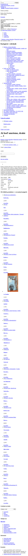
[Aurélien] (6, 301)
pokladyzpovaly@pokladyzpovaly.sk (12, 554)
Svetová (11, 67)
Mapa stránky (7, 541)
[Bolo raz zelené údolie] (9, 330)
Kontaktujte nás (4, 4)
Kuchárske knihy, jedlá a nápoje (14, 94)
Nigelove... (6, 323)
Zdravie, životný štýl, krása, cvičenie (15, 92)
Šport (8, 98)
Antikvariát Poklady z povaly (7, 5)
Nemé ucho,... (6, 391)
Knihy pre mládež (11, 81)
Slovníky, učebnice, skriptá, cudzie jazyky (16, 106)
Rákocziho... (6, 247)
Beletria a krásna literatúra (10, 47)
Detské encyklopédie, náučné (13, 79)
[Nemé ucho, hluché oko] (10, 388)
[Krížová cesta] (7, 407)
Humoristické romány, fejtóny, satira (15, 60)
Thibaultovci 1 (7, 342)
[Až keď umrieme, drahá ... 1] (11, 144)
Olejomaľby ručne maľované (10, 112)
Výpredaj (6, 35)
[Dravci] (6, 475)
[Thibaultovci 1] (8, 339)
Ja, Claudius (6, 294)
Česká (11, 64)
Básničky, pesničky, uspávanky (14, 73)
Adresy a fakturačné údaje (10, 528)
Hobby (8, 95)
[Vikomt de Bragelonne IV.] (10, 485)
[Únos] (5, 204)
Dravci (5, 478)
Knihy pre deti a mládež (9, 68)
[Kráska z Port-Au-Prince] (10, 254)
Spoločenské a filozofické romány (15, 61)
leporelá (11, 72)
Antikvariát (6, 36)
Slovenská (12, 65)
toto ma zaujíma (4, 159)
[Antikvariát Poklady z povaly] (8, 30)
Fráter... (5, 267)
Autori (5, 34)
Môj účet (3, 521)
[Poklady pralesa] (8, 121)
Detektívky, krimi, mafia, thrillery (14, 53)
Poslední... (6, 238)
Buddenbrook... (7, 228)
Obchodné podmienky (9, 543)
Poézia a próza (10, 63)
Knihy (5, 32)
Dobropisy (6, 527)
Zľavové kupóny (8, 531)
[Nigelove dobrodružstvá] (10, 320)
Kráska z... (6, 257)
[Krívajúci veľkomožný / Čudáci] (12, 369)
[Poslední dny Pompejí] (9, 235)
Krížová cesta (6, 410)
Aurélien (5, 303)
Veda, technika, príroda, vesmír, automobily (17, 91)
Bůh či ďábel (6, 449)
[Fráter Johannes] (8, 264)
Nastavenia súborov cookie (10, 532)
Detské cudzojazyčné (12, 80)
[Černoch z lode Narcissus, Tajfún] (12, 310)
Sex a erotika (10, 103)
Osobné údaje (7, 530)
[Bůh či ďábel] (7, 446)
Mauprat (5, 352)
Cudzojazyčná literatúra (9, 114)
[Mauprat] (6, 349)
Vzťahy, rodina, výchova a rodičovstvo (16, 96)
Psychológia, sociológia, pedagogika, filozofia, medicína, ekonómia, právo (15, 101)
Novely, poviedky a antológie (13, 59)
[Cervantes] (6, 456)
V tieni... (5, 468)
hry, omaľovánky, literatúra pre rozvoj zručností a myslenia (15, 76)
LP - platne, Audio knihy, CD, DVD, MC (13, 111)
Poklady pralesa (7, 124)
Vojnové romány (10, 56)
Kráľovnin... (6, 197)
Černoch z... (6, 313)
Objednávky (6, 524)
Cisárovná (6, 362)
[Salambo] (6, 436)
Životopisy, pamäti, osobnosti (13, 84)
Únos (5, 207)
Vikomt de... (6, 488)
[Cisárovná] (7, 359)
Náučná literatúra (8, 83)
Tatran (9, 179)
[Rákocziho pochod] (9, 244)
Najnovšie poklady (5, 118)
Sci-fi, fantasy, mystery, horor (13, 57)
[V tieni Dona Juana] (9, 465)
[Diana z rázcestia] (8, 398)
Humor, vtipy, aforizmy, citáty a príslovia (16, 99)
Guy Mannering (7, 381)
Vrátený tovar (7, 526)
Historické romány (11, 51)
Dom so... (5, 420)
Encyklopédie (10, 108)
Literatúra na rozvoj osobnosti (14, 107)
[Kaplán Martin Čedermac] (10, 494)
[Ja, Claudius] (13, 291)
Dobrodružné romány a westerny (14, 55)
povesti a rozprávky (11, 77)
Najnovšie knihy (7, 538)
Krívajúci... (6, 371)
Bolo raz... (6, 333)
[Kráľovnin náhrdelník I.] (10, 195)
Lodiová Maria (7, 147)
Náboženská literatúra (9, 110)
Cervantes (6, 459)
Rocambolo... (6, 218)
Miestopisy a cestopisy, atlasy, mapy (15, 104)
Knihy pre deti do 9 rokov (13, 69)
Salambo (5, 439)
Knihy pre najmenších (12, 71)
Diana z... (5, 400)
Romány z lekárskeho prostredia (14, 52)
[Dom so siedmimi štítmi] (10, 417)
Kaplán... (5, 497)
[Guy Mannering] (8, 378)
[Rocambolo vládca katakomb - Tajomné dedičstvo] (15, 215)
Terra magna (6, 429)
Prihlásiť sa (3, 6)
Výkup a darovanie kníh (9, 544)
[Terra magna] (7, 427)
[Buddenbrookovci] (8, 225)
